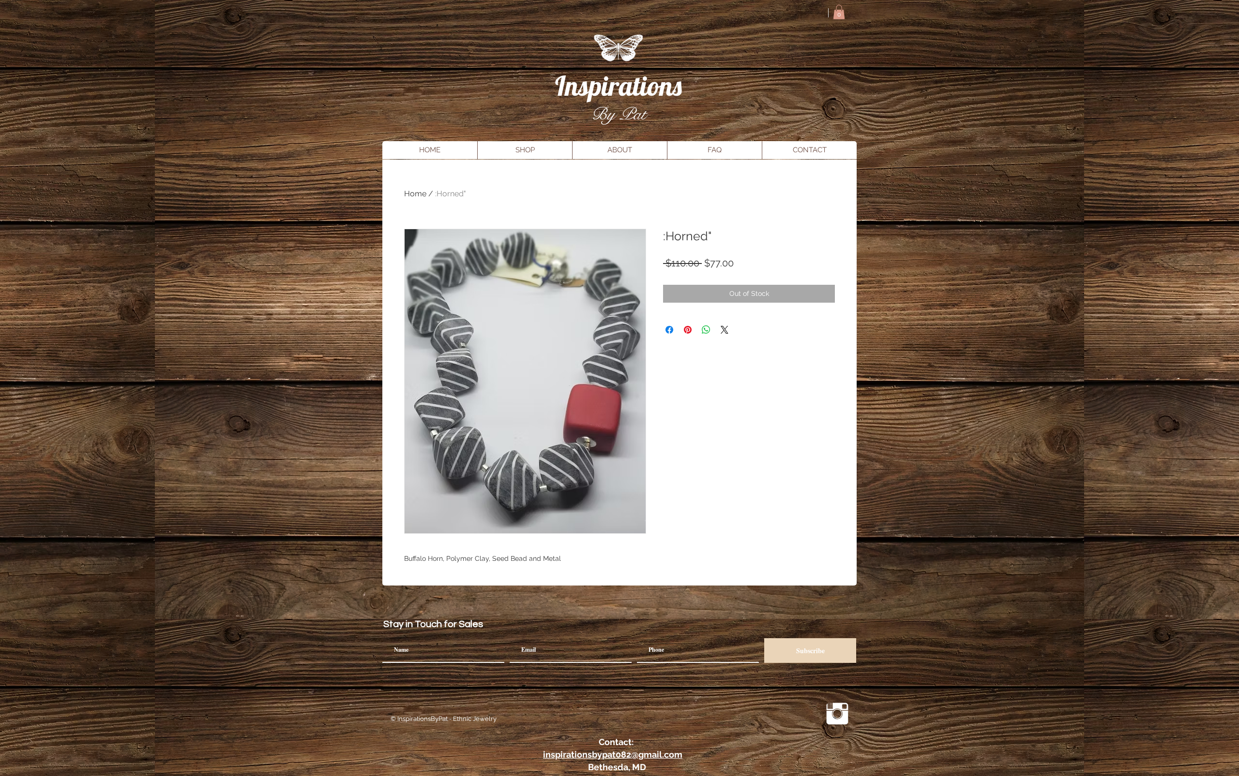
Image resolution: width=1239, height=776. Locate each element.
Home (415, 193)
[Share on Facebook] (669, 330)
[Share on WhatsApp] (706, 330)
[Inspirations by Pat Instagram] (837, 714)
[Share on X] (724, 330)
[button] (839, 12)
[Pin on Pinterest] (688, 330)
